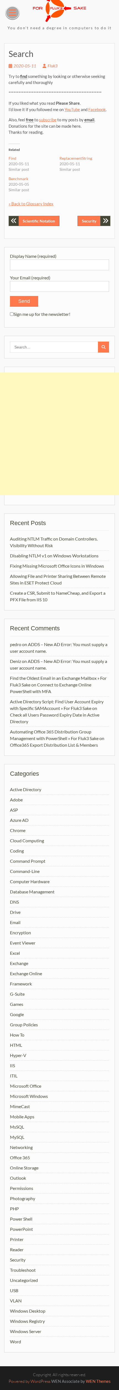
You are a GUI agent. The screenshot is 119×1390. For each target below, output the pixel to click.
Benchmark (18, 178)
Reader (17, 1249)
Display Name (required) (33, 256)
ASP (14, 809)
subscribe (47, 119)
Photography (22, 1198)
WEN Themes (98, 1381)
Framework (21, 983)
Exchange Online (26, 973)
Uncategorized (24, 1280)
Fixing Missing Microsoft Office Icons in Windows (57, 565)
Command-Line (25, 871)
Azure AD (19, 820)
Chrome (17, 830)
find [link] (23, 76)
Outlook (18, 1178)
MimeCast (20, 1106)
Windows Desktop (27, 1310)
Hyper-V (18, 1055)
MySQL (17, 1137)
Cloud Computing (27, 840)
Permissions (21, 1188)
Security (89, 221)
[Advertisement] (59, 434)
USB (14, 1290)
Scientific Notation (39, 221)
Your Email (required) (30, 277)
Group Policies (24, 1024)
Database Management (32, 891)
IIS (12, 1065)
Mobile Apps (22, 1116)
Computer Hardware (30, 881)
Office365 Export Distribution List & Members (54, 745)
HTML (16, 1045)
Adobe (16, 799)
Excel (15, 953)
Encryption (20, 932)
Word (15, 1341)
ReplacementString (76, 158)
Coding (17, 850)
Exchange (19, 963)
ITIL (13, 1075)
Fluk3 (53, 65)
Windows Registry (27, 1321)
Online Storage (24, 1167)
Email (15, 922)
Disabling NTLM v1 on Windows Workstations (54, 555)
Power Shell (21, 1218)
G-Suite (17, 993)
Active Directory (25, 789)
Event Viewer (22, 942)
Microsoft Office (25, 1086)
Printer (17, 1239)
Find (12, 158)
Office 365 (20, 1157)
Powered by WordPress (29, 1381)
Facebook (97, 109)
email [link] (89, 119)
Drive (15, 912)
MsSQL (17, 1126)
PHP (14, 1208)
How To (17, 1034)
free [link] (29, 119)
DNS (14, 901)
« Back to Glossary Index (31, 203)
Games (16, 1004)
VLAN (16, 1300)
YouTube (72, 109)
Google (17, 1014)
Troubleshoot (23, 1270)
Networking (21, 1147)
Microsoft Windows (29, 1096)
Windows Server (25, 1331)
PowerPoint (21, 1229)
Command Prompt (27, 861)
